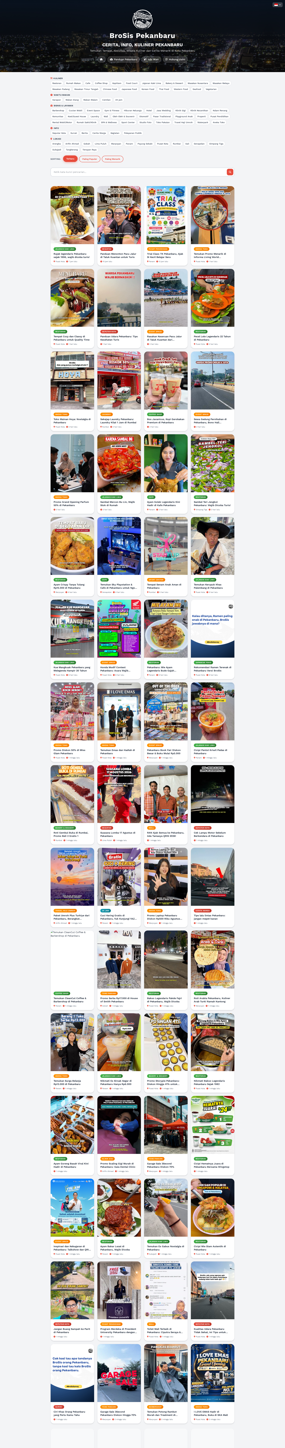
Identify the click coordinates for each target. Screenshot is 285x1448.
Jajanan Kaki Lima (151, 83)
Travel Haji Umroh (183, 122)
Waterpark (202, 122)
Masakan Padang (61, 89)
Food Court (131, 83)
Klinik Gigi (180, 110)
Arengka (56, 144)
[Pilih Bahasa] (278, 4)
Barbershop (58, 110)
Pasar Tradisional (162, 116)
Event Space (93, 110)
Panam (129, 144)
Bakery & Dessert (174, 83)
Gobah (87, 144)
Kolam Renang (220, 110)
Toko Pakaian (163, 122)
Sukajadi (56, 149)
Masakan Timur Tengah (86, 89)
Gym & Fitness (111, 110)
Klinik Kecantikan (199, 110)
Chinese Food (110, 89)
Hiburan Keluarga (133, 110)
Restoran (56, 83)
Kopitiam (116, 83)
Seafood (197, 89)
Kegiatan (115, 133)
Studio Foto (145, 122)
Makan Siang (72, 100)
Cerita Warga (99, 133)
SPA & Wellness (109, 122)
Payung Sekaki (145, 144)
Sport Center (128, 122)
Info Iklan (153, 59)
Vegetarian (211, 89)
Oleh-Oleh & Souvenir (124, 116)
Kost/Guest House (77, 116)
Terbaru (70, 159)
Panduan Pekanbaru (125, 59)
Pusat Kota (162, 144)
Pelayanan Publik (133, 133)
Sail (187, 144)
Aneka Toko (219, 122)
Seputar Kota (59, 133)
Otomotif (143, 116)
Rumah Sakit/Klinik (86, 122)
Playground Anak (184, 116)
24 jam (118, 100)
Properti (201, 116)
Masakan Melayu (221, 83)
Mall (106, 116)
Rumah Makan (73, 83)
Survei (74, 133)
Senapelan (199, 144)
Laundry (95, 116)
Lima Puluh (100, 144)
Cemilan (106, 100)
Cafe (88, 83)
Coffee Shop (101, 83)
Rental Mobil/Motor (62, 122)
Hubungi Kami (176, 59)
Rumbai (177, 144)
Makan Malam (90, 100)
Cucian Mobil (75, 110)
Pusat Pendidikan (219, 116)
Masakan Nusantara (198, 83)
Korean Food (148, 89)
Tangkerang (72, 149)
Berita (85, 133)
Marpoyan (116, 144)
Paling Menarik (112, 159)
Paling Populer (89, 159)
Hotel (149, 110)
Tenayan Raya (89, 149)
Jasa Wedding (163, 110)
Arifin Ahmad (72, 144)
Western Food (181, 89)
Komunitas (57, 116)
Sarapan (56, 100)
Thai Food (164, 89)
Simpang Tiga (216, 144)
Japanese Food (129, 89)
